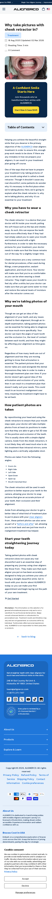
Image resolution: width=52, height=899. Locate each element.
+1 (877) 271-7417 (15, 692)
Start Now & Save (26, 110)
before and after (25, 523)
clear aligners (35, 516)
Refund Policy (29, 775)
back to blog (28, 636)
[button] (12, 598)
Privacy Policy (10, 871)
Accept (25, 878)
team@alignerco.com (18, 689)
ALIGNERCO (26, 146)
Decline (25, 885)
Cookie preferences (33, 783)
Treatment (13, 35)
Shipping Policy (25, 779)
